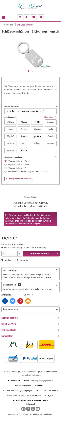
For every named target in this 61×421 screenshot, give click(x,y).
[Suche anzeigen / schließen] (20, 17)
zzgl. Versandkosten (18, 244)
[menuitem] (4, 17)
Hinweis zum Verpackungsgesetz (37, 380)
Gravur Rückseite (11, 106)
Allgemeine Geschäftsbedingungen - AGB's (30, 400)
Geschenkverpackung (13, 157)
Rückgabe (49, 395)
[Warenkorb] (41, 17)
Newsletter (39, 385)
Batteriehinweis (14, 380)
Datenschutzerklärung (15, 395)
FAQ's (38, 390)
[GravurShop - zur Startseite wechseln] (30, 6)
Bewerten (23, 259)
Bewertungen (9, 284)
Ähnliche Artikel (10, 309)
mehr (48, 277)
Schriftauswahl (29, 117)
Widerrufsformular (34, 395)
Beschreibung (10, 270)
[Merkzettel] (33, 17)
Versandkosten (46, 371)
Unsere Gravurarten (23, 385)
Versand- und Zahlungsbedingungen (17, 390)
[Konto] (26, 17)
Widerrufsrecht (50, 390)
